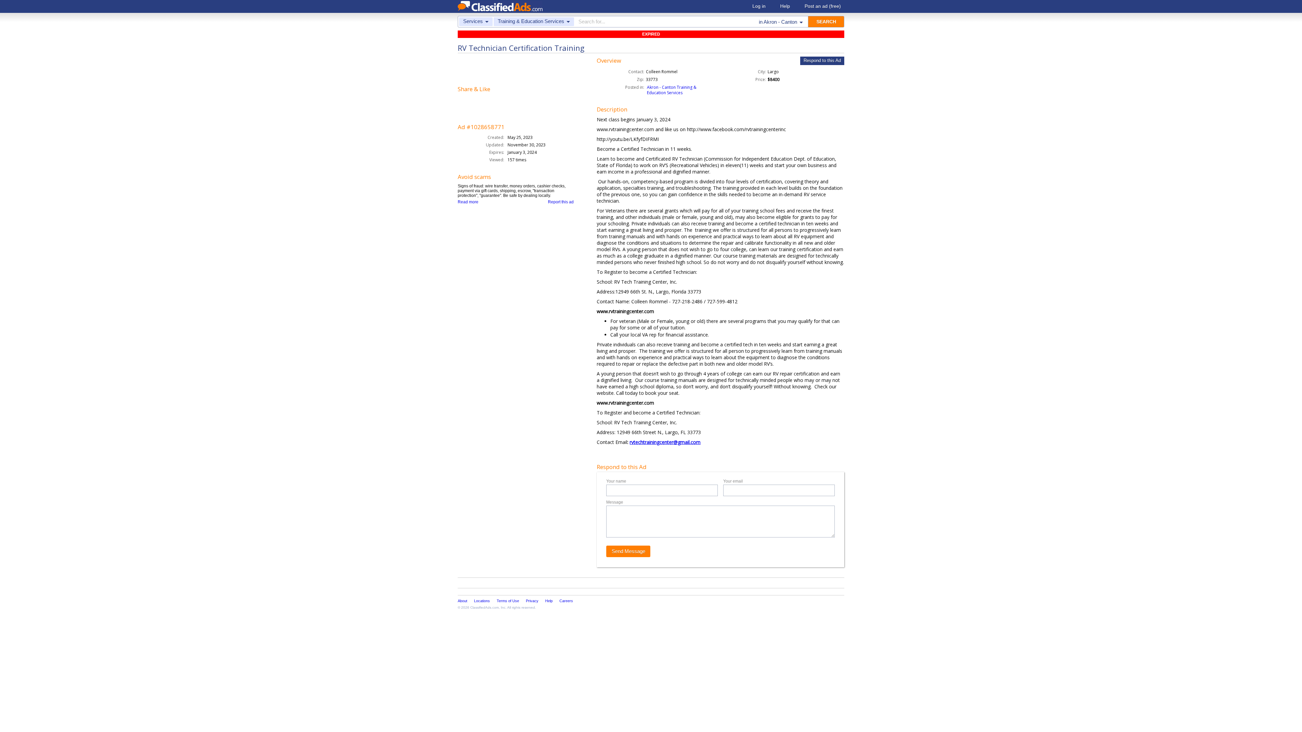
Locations (482, 601)
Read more (468, 202)
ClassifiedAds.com (484, 607)
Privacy (532, 601)
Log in (759, 6)
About (462, 601)
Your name (616, 481)
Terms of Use (508, 601)
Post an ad (823, 6)
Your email (733, 481)
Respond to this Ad (822, 60)
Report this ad (561, 202)
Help (785, 6)
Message (614, 502)
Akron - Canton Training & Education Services (671, 90)
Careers (566, 601)
